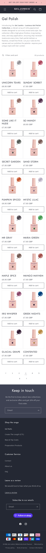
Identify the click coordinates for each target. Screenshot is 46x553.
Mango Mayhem (33, 275)
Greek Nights (31, 313)
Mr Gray (7, 237)
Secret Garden (11, 161)
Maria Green (31, 237)
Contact (8, 461)
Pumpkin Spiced (11, 199)
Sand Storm (30, 161)
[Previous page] (6, 373)
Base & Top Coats (12, 440)
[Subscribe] (38, 410)
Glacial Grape (11, 351)
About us (8, 466)
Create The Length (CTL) (14, 434)
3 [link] (25, 373)
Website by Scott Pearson (24, 544)
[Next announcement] (41, 2)
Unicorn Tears (11, 82)
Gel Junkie (11, 544)
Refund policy (38, 544)
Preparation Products (13, 445)
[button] (5, 9)
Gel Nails (8, 429)
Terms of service (22, 548)
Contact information (36, 548)
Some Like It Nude (9, 122)
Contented (30, 351)
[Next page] (26, 378)
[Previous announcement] (4, 2)
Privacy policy (10, 548)
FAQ (6, 472)
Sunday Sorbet (32, 82)
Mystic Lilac (31, 199)
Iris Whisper (9, 313)
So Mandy (29, 120)
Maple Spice (9, 275)
